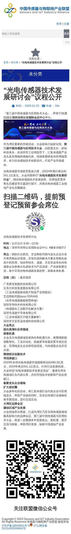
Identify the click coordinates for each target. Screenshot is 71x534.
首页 (5, 62)
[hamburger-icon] (67, 42)
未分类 (14, 62)
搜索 (66, 33)
